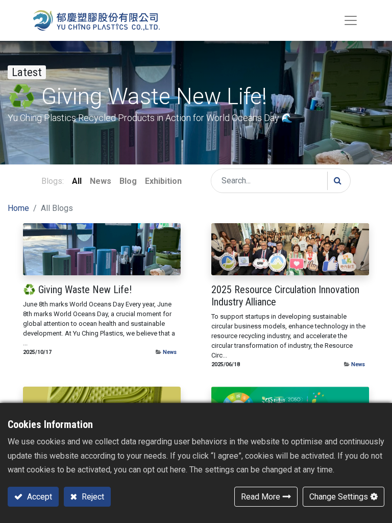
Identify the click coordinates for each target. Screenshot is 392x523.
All (77, 181)
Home (18, 208)
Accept (38, 497)
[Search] (337, 181)
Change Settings (338, 497)
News (170, 352)
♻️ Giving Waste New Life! (77, 289)
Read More (260, 497)
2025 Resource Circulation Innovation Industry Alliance (285, 295)
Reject (92, 497)
